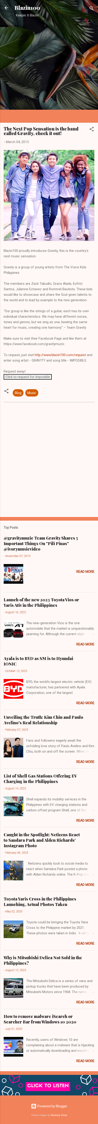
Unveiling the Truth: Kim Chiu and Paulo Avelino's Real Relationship (43, 719)
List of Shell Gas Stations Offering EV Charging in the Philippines (40, 778)
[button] (91, 129)
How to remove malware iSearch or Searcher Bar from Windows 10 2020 (40, 1019)
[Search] (91, 9)
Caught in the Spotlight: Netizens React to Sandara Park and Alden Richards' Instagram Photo (42, 840)
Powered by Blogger (51, 1106)
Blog (18, 393)
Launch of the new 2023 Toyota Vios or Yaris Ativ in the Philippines (41, 602)
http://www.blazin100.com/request (60, 355)
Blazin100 (27, 7)
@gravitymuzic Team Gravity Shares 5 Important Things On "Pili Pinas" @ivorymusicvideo (41, 543)
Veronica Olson (59, 1115)
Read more (85, 572)
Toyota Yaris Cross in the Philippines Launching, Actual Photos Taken (40, 901)
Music (31, 393)
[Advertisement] (49, 70)
